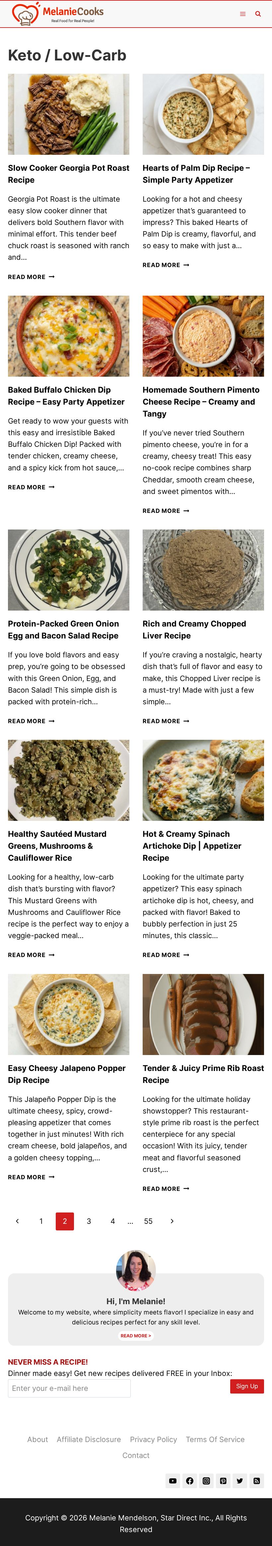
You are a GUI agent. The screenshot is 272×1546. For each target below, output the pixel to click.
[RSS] (256, 1481)
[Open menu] (243, 14)
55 (148, 1221)
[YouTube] (173, 1481)
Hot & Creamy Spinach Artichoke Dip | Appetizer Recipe (192, 846)
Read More (31, 276)
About (37, 1439)
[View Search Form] (258, 14)
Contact (136, 1455)
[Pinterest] (223, 1481)
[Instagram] (206, 1481)
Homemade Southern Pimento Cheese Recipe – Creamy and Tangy (201, 402)
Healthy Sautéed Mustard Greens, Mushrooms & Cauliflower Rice (57, 846)
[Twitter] (240, 1481)
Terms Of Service (215, 1439)
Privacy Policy (153, 1439)
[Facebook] (189, 1481)
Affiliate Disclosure (89, 1439)
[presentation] (68, 114)
